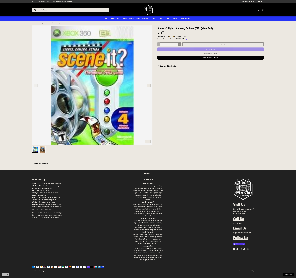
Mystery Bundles (128, 18)
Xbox (167, 18)
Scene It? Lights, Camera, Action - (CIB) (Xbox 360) (48, 23)
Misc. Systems (185, 18)
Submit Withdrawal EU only (41, 163)
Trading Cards (115, 18)
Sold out (223, 44)
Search (235, 271)
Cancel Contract (260, 271)
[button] (262, 10)
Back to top (147, 173)
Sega (153, 18)
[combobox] (70, 10)
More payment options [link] (210, 54)
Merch (138, 18)
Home (106, 18)
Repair (175, 18)
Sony (160, 18)
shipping (171, 36)
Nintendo (145, 18)
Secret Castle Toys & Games (42, 271)
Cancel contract (288, 274)
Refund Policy (251, 271)
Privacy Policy (242, 271)
